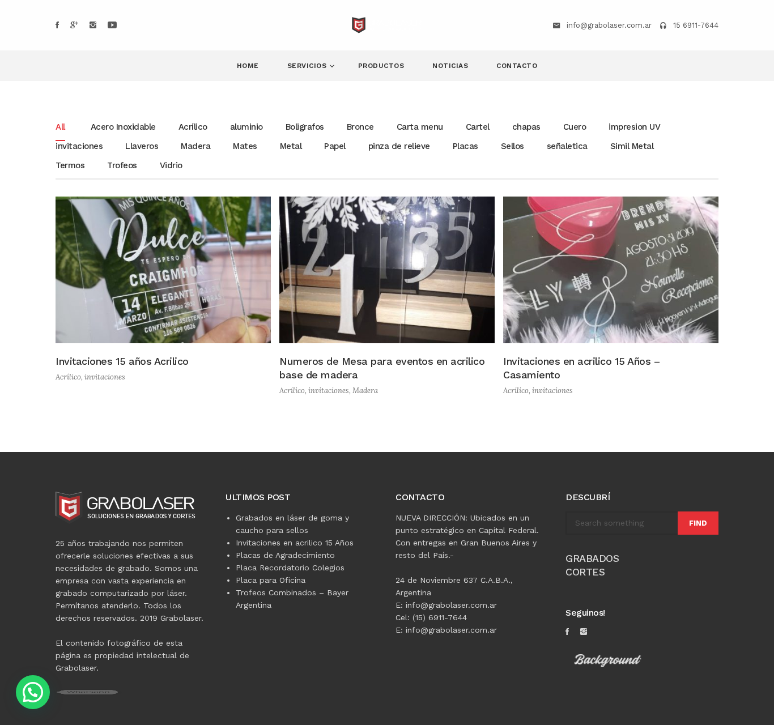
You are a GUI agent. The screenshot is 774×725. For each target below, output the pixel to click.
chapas (526, 127)
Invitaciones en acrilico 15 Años (295, 542)
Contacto (516, 66)
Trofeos (122, 165)
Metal (291, 146)
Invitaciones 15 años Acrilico (122, 361)
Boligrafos (305, 127)
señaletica (567, 146)
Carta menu (420, 127)
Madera (195, 146)
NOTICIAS (450, 66)
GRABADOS (592, 558)
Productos (381, 66)
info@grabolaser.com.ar (609, 25)
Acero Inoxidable (123, 127)
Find (698, 523)
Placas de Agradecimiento (285, 555)
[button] (33, 692)
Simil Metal (632, 146)
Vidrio (171, 165)
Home (248, 66)
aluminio (246, 127)
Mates (245, 146)
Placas (465, 146)
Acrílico (192, 127)
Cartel (478, 127)
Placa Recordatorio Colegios (290, 567)
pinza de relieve (399, 146)
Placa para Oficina (270, 580)
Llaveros (141, 146)
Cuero (574, 127)
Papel (335, 146)
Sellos (512, 146)
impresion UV (634, 127)
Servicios (308, 66)
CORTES (585, 572)
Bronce (360, 127)
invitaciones (79, 146)
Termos (70, 165)
